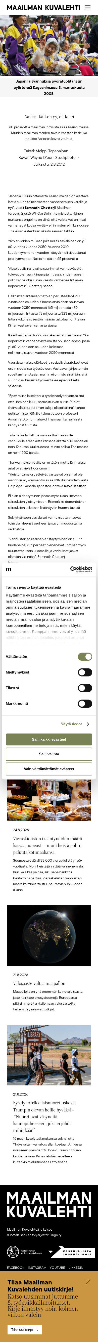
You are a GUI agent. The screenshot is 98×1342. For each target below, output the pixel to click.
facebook (15, 1267)
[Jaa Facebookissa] (57, 185)
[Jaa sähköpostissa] (73, 185)
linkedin (76, 1267)
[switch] (85, 672)
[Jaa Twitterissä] (25, 185)
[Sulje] (88, 1282)
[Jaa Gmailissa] (41, 185)
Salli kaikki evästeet (49, 739)
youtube (57, 1267)
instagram (37, 1267)
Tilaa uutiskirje (22, 1329)
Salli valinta (49, 754)
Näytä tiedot (71, 724)
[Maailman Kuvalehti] (49, 1216)
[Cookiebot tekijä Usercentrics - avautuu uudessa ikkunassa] (70, 569)
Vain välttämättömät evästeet (49, 769)
